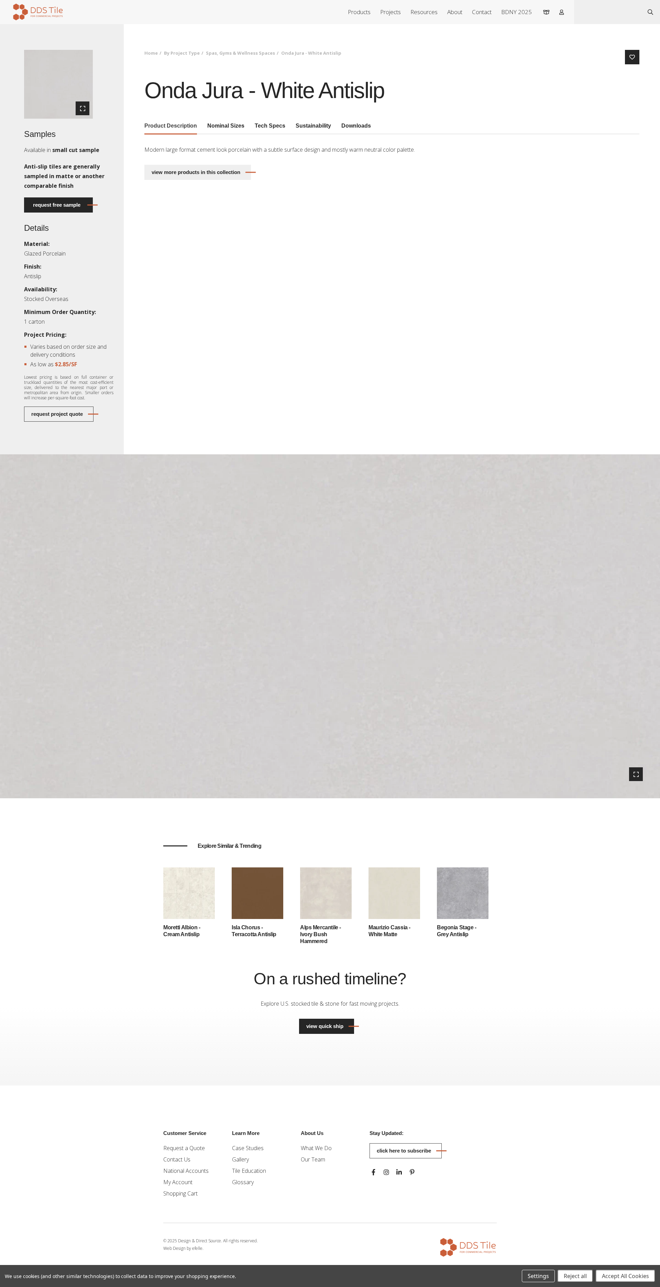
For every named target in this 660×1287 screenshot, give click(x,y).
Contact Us (176, 1159)
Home (151, 53)
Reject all (575, 1276)
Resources (424, 12)
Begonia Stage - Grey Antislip (456, 930)
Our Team (313, 1159)
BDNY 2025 (516, 12)
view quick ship (330, 1026)
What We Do (316, 1148)
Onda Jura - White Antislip (311, 53)
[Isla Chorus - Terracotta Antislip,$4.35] (257, 892)
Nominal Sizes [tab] (225, 126)
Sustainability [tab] (313, 126)
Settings (538, 1276)
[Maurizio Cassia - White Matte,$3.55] (394, 892)
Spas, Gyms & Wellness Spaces (240, 53)
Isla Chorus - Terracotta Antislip (254, 930)
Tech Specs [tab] (270, 126)
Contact (482, 12)
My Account (177, 1182)
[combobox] (607, 12)
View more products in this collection (196, 172)
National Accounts (186, 1171)
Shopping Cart (180, 1193)
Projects (390, 12)
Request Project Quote (57, 414)
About (454, 12)
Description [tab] (170, 126)
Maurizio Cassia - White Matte (389, 930)
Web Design (174, 1248)
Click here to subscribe (404, 1151)
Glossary (243, 1182)
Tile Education (249, 1171)
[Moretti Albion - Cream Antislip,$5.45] (189, 892)
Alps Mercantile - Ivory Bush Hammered (320, 934)
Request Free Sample (56, 205)
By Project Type (182, 53)
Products (359, 12)
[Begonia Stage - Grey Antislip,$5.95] (462, 892)
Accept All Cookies (625, 1276)
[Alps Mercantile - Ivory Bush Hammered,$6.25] (326, 892)
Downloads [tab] (356, 126)
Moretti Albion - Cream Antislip (181, 930)
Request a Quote (184, 1148)
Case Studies (248, 1148)
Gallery (240, 1159)
